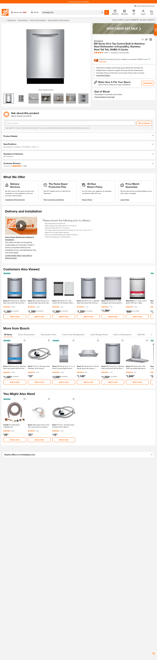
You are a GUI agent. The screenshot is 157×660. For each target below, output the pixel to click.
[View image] (9, 98)
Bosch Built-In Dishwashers (58, 20)
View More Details (103, 75)
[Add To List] (142, 39)
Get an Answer (144, 123)
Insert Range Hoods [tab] (99, 334)
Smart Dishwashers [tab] (26, 334)
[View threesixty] (34, 98)
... (4, 20)
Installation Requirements (15, 200)
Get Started (147, 83)
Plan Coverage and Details (54, 200)
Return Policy (87, 200)
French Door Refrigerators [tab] (73, 334)
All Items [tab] (8, 334)
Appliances (11, 20)
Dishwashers (23, 20)
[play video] (21, 225)
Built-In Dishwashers (38, 20)
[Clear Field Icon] (102, 12)
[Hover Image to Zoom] (46, 57)
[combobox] (70, 12)
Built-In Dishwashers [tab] (122, 334)
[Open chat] (155, 30)
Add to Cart (14, 316)
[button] (78, 136)
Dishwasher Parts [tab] (48, 334)
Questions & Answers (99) (120, 53)
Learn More (124, 200)
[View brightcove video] (46, 98)
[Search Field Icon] (106, 12)
